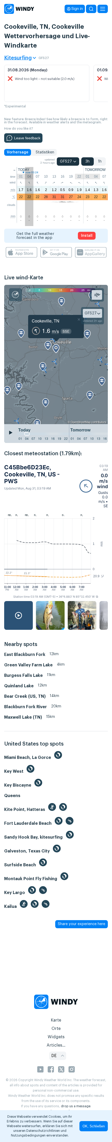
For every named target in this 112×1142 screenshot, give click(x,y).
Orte (56, 1028)
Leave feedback (27, 138)
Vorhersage (17, 152)
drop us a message (75, 1106)
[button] (93, 486)
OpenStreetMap (81, 422)
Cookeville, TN (45, 321)
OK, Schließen (94, 1126)
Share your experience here (81, 924)
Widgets (56, 1037)
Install (86, 236)
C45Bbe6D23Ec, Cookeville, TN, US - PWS (32, 474)
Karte (56, 1020)
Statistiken (45, 152)
